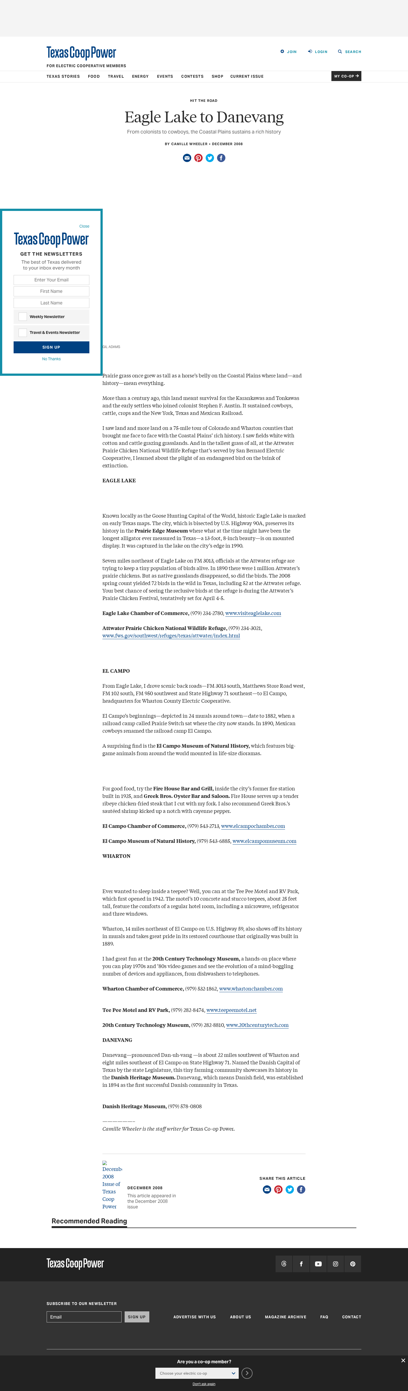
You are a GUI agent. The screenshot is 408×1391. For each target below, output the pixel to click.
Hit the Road (204, 101)
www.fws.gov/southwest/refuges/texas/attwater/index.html (171, 635)
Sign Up (51, 347)
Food (94, 76)
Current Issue (247, 76)
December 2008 (227, 144)
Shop (217, 76)
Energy (140, 76)
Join (292, 52)
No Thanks (51, 358)
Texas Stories (63, 76)
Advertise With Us (194, 1317)
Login (321, 52)
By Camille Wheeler (186, 144)
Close (84, 226)
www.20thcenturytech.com (257, 1024)
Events (165, 76)
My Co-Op (344, 76)
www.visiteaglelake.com (253, 612)
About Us (240, 1317)
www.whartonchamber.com (251, 988)
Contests (192, 76)
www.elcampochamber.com (253, 825)
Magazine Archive (285, 1317)
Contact (351, 1317)
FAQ (324, 1317)
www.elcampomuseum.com (264, 840)
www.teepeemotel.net (231, 1009)
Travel (116, 76)
